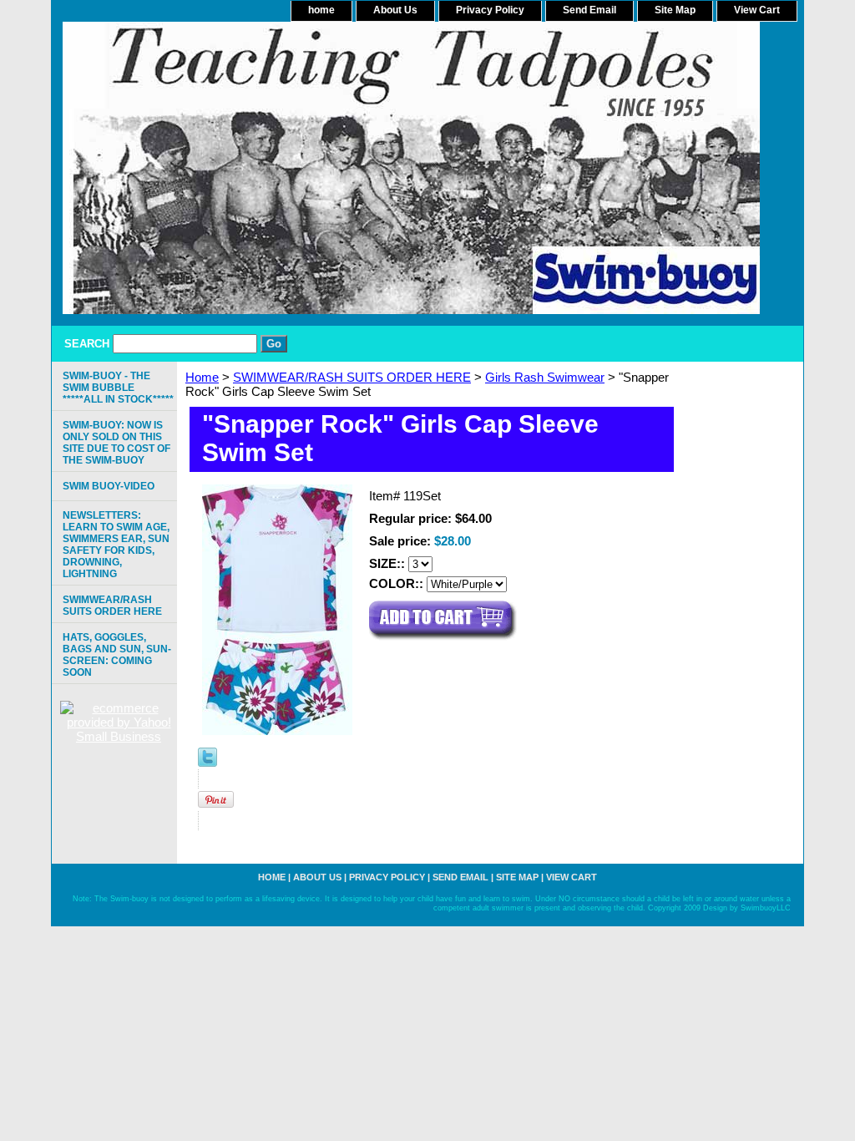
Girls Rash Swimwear (545, 377)
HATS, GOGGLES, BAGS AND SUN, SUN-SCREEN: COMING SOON (117, 654)
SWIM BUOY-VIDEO (108, 486)
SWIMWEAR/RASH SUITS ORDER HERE (352, 377)
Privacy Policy (490, 10)
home (321, 10)
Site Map (675, 10)
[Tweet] (207, 762)
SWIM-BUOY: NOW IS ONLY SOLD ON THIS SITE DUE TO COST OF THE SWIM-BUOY (116, 442)
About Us (395, 10)
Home (202, 377)
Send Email (589, 10)
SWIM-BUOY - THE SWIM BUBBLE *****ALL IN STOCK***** (118, 387)
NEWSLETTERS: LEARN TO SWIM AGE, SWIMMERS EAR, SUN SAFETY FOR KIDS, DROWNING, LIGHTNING (116, 545)
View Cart (757, 10)
